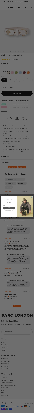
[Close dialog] (32, 197)
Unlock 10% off (9, 207)
